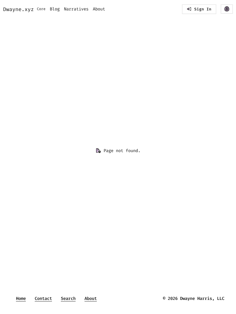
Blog (55, 9)
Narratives (76, 9)
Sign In (202, 9)
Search (68, 298)
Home (21, 298)
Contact (43, 298)
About (99, 9)
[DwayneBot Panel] (227, 9)
